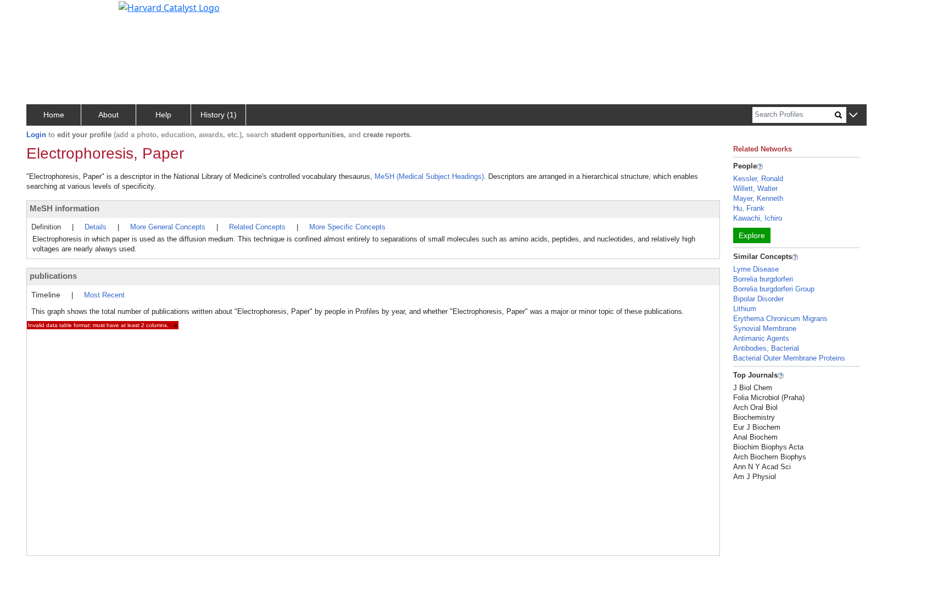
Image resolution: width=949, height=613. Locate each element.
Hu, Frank (748, 208)
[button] (853, 115)
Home (53, 114)
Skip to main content (45, 13)
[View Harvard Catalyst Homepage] (169, 7)
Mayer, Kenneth (758, 198)
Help (163, 114)
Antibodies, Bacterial (766, 348)
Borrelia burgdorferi (763, 279)
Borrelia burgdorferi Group (773, 289)
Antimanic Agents (761, 338)
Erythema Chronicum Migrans (780, 318)
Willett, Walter (755, 188)
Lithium (744, 309)
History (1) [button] (218, 114)
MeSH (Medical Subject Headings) (429, 176)
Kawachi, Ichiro (757, 218)
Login (36, 135)
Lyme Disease (756, 269)
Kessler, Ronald (758, 179)
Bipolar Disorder (758, 299)
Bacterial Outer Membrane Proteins (789, 358)
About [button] (108, 114)
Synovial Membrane (764, 328)
